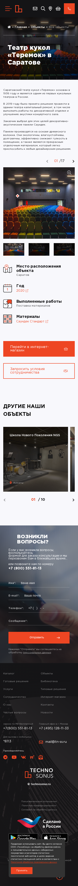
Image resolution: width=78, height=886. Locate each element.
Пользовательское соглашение (39, 802)
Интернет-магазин (53, 697)
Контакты (47, 705)
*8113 (7, 741)
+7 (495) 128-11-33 (54, 728)
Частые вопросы (14, 712)
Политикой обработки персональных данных (34, 862)
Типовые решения (53, 689)
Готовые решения (15, 681)
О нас (7, 705)
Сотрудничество (14, 697)
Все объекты (59, 27)
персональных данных (37, 653)
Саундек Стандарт (30, 321)
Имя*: (12, 583)
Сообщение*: (18, 621)
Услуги (8, 689)
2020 (20, 290)
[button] (47, 161)
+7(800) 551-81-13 (17, 728)
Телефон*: (16, 608)
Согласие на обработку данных (39, 810)
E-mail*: (14, 596)
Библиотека (49, 681)
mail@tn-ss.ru (56, 741)
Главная (21, 27)
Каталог (9, 673)
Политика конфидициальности (39, 806)
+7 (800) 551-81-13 (25, 568)
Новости (47, 712)
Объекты (38, 27)
